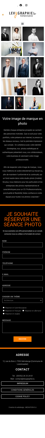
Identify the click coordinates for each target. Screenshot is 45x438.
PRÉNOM (6, 252)
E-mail (5, 274)
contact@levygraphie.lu (24, 379)
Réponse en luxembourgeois (16, 308)
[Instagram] (26, 6)
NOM (4, 241)
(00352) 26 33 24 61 (24, 376)
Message (6, 320)
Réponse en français (13, 311)
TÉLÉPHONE (7, 263)
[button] (22, 23)
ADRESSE (6, 285)
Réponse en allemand (33, 311)
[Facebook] (20, 6)
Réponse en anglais (12, 314)
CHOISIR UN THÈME (11, 297)
